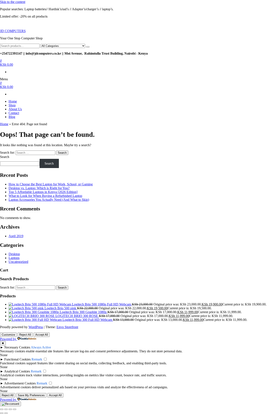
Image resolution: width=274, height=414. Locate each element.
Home (13, 101)
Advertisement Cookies (20, 383)
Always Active (41, 347)
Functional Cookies (17, 359)
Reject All (25, 334)
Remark (36, 359)
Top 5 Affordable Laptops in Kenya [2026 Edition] (43, 192)
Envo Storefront (67, 327)
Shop (12, 105)
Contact (14, 113)
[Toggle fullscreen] (6, 409)
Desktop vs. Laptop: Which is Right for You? (39, 188)
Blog (12, 117)
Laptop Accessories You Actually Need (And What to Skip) (49, 199)
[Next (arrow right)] (6, 413)
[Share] (10, 409)
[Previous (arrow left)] (1, 413)
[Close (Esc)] (14, 409)
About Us (15, 109)
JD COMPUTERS (13, 31)
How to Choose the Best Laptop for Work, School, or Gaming (51, 184)
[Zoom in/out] (1, 409)
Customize (8, 334)
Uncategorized (18, 262)
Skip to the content (12, 2)
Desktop (14, 254)
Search (4, 157)
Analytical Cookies (17, 371)
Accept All (41, 334)
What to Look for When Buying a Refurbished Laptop (45, 196)
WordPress (35, 327)
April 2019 (16, 236)
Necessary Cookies (17, 347)
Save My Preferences (31, 395)
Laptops (14, 258)
